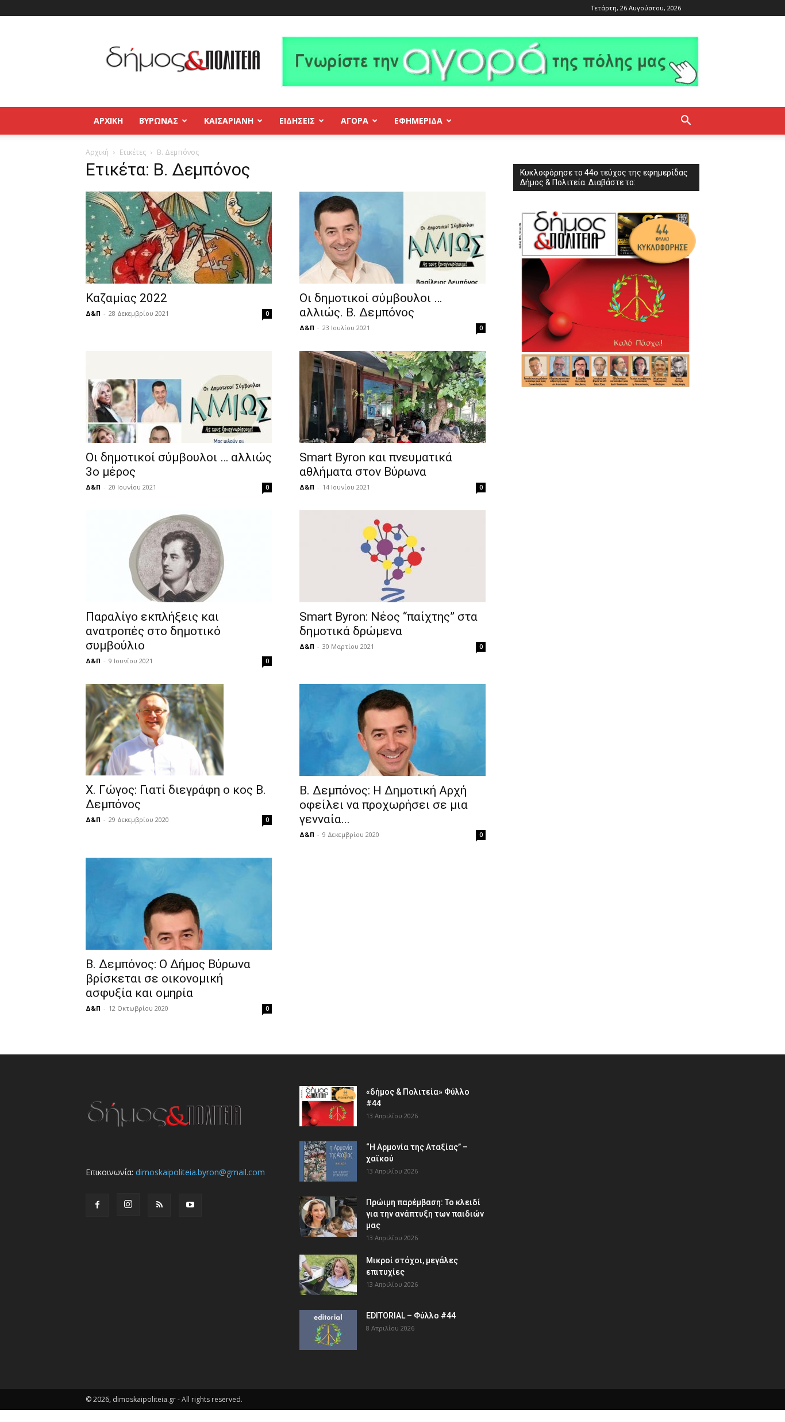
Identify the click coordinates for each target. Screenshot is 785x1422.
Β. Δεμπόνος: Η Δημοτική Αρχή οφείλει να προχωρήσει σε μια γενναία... (383, 804)
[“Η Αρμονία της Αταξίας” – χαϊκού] (328, 1161)
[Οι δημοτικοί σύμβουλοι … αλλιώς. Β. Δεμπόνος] (392, 238)
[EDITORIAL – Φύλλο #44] (328, 1330)
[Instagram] (128, 1204)
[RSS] (159, 1205)
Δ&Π (93, 313)
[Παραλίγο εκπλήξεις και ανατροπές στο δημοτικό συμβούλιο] (179, 556)
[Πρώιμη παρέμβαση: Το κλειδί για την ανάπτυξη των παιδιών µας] (328, 1217)
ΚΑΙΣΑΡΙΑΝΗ (228, 120)
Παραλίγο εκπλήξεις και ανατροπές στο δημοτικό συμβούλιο (153, 631)
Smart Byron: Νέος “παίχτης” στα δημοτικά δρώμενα (388, 624)
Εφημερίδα (418, 120)
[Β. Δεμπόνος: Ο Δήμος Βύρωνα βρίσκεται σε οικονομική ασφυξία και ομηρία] (179, 904)
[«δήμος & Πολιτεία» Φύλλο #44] (328, 1106)
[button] (685, 121)
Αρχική (108, 120)
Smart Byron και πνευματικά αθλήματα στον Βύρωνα (375, 464)
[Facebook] (97, 1205)
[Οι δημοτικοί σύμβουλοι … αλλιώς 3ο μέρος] (179, 397)
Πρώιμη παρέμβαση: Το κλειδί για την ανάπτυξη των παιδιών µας (425, 1214)
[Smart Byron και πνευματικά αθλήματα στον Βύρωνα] (392, 397)
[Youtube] (190, 1205)
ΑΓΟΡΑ (354, 120)
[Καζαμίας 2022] (179, 238)
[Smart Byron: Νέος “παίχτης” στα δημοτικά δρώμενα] (392, 556)
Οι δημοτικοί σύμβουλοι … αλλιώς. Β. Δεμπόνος (370, 305)
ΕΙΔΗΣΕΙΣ (297, 120)
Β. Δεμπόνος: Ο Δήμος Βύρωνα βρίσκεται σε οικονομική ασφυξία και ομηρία (168, 978)
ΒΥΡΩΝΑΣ (158, 120)
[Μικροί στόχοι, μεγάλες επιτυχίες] (328, 1275)
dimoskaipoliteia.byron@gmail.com (200, 1172)
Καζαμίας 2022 (126, 298)
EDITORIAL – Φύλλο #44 (411, 1315)
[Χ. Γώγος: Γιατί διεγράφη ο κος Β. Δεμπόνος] (179, 730)
